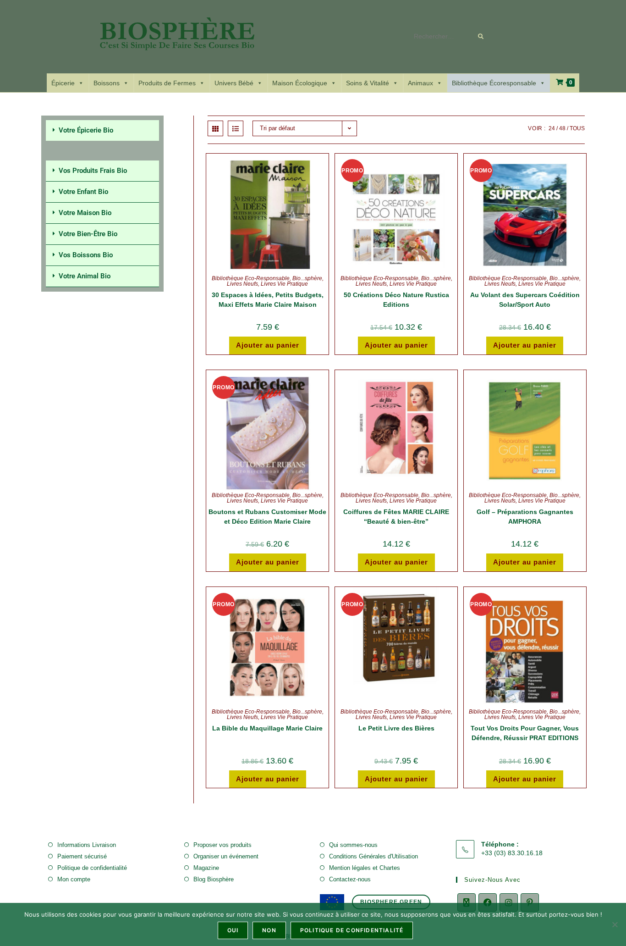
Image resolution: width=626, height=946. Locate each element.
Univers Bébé (233, 83)
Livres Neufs (242, 284)
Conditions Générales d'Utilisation (373, 856)
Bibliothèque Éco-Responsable (251, 278)
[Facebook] (487, 902)
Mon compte (73, 879)
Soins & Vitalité (367, 83)
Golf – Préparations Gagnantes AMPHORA (525, 516)
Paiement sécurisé (82, 856)
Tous (577, 128)
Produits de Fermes (167, 83)
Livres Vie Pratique (284, 284)
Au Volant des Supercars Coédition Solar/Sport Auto (525, 299)
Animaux (420, 83)
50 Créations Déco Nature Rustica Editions (396, 299)
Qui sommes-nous (353, 844)
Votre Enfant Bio (83, 192)
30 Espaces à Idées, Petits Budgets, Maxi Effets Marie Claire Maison (268, 299)
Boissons (106, 83)
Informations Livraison (86, 844)
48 (562, 128)
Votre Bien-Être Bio (88, 234)
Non (269, 930)
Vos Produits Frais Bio (93, 170)
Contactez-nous (350, 879)
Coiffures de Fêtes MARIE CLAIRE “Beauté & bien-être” (396, 516)
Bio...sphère (307, 278)
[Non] (614, 924)
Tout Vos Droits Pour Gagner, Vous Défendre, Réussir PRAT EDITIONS (525, 733)
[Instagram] (509, 902)
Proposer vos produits (222, 844)
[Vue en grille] (215, 128)
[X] (466, 902)
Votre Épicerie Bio (86, 130)
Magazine (206, 867)
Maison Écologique (299, 83)
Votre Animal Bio (84, 276)
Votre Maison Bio (85, 213)
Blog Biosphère (213, 879)
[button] (102, 130)
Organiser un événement (225, 856)
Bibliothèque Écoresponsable (494, 83)
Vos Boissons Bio (86, 255)
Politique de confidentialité (92, 867)
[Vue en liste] (235, 128)
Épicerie (63, 83)
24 (552, 128)
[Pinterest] (530, 902)
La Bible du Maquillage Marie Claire (267, 728)
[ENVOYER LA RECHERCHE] (481, 37)
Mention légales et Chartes (364, 867)
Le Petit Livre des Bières (396, 728)
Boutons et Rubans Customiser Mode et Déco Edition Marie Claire (267, 516)
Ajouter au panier (267, 345)
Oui (233, 930)
